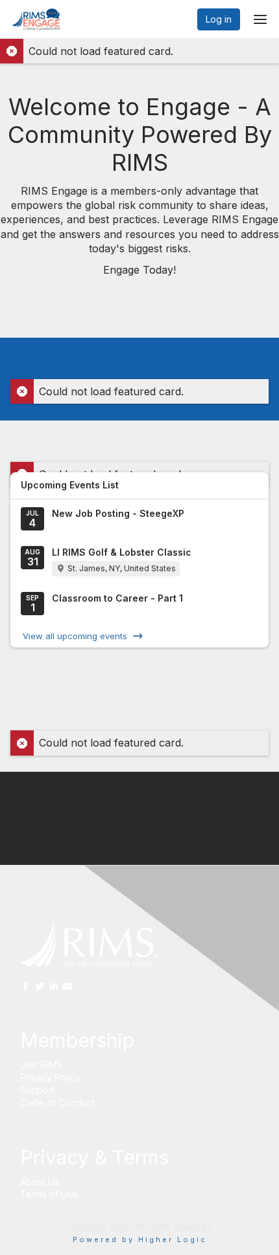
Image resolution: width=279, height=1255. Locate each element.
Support (37, 1089)
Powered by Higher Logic (140, 1239)
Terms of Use (49, 1193)
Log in (219, 19)
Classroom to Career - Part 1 (117, 598)
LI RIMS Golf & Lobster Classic (121, 552)
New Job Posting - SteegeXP (118, 513)
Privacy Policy (50, 1077)
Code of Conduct (57, 1102)
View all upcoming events (75, 636)
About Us (39, 1181)
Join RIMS (41, 1064)
